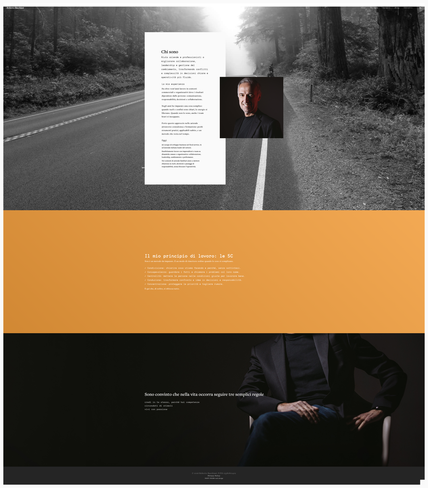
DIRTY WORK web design (214, 478)
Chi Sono (374, 8)
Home (363, 8)
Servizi (386, 8)
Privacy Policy (214, 476)
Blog (397, 8)
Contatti (408, 8)
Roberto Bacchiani (15, 7)
